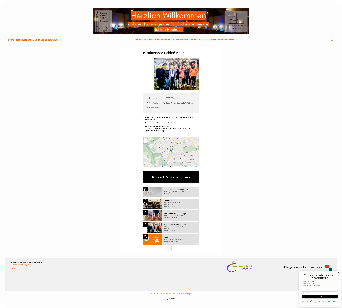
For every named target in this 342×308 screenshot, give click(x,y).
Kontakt (213, 40)
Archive (220, 40)
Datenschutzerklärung (167, 294)
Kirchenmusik (196, 40)
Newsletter (229, 40)
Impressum (154, 294)
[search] (332, 39)
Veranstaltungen (182, 40)
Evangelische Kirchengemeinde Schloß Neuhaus (32, 40)
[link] (138, 39)
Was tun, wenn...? (167, 40)
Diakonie (206, 40)
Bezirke (156, 40)
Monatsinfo (148, 40)
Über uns (138, 40)
